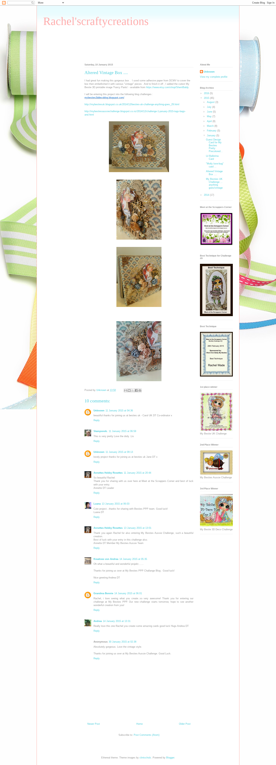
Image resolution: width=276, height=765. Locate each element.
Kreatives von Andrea (106, 559)
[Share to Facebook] (136, 390)
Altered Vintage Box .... (214, 173)
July (209, 107)
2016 (207, 93)
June (210, 111)
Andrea (98, 621)
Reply (97, 420)
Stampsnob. (101, 431)
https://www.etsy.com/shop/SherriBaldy (167, 87)
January (211, 135)
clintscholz (145, 757)
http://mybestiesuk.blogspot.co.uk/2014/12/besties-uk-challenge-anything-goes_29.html (131, 104)
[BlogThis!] (129, 390)
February (212, 130)
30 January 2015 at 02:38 (122, 641)
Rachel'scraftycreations (96, 21)
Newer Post (93, 723)
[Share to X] (133, 390)
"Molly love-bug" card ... (215, 165)
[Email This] (125, 390)
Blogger (170, 757)
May (209, 116)
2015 (207, 98)
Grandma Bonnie (103, 593)
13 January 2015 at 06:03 (115, 503)
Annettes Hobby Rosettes (108, 472)
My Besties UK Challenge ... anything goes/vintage (214, 183)
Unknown (99, 410)
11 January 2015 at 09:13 (119, 452)
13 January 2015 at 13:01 (137, 527)
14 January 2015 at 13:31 (116, 621)
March (210, 125)
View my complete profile (213, 76)
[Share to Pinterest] (140, 390)
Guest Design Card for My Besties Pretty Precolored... (214, 145)
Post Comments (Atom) (146, 735)
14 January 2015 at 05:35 (133, 559)
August (211, 102)
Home (139, 723)
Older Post (185, 723)
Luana (97, 503)
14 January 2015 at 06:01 (128, 593)
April (210, 121)
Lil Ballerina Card (212, 157)
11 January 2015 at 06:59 (122, 431)
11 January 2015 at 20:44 (137, 472)
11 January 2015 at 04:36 (119, 410)
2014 (207, 195)
